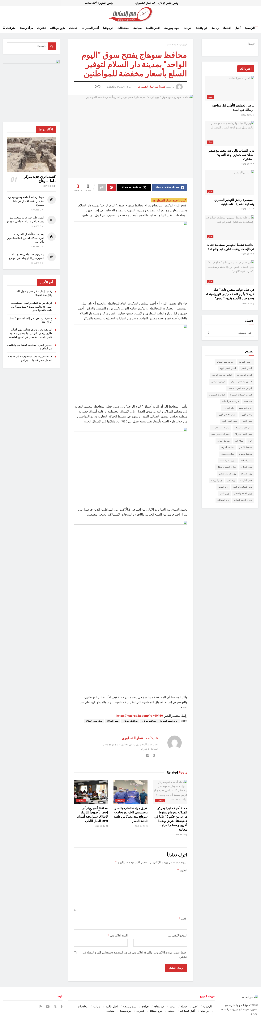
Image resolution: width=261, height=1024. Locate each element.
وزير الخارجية (246, 480)
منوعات (10, 28)
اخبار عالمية (153, 28)
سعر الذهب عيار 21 (220, 427)
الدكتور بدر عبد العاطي (222, 375)
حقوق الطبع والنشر (240, 1005)
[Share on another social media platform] (102, 187)
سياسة (137, 28)
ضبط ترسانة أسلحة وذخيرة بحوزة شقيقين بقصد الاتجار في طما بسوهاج (25, 201)
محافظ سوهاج (149, 720)
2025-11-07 (125, 86)
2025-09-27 (246, 254)
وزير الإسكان (246, 474)
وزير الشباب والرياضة (242, 487)
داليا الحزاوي (228, 408)
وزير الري (231, 480)
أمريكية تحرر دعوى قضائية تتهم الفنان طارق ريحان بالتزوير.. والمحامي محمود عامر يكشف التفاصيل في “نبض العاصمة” (30, 333)
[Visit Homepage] (130, 14)
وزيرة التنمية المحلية (243, 500)
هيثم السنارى (246, 467)
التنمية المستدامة (244, 375)
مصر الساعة (112, 720)
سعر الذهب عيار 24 (243, 434)
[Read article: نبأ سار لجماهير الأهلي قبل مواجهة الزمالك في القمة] (230, 88)
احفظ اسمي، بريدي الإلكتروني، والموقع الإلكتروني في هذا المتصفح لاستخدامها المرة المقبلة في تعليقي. (135, 954)
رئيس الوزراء (246, 414)
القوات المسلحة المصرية (241, 395)
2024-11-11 (246, 209)
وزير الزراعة (216, 480)
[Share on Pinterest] (111, 187)
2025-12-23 (246, 303)
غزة (250, 441)
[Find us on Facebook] (61, 1007)
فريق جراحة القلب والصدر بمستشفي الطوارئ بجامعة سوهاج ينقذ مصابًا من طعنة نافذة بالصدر (31, 306)
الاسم (182, 918)
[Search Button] (4, 28)
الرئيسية (250, 28)
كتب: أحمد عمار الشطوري (151, 86)
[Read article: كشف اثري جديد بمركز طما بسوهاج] (31, 154)
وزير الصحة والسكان (243, 493)
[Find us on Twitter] (55, 1006)
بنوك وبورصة (171, 28)
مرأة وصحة (26, 28)
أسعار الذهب (246, 368)
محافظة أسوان (227, 447)
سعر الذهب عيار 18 (243, 427)
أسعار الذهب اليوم (228, 368)
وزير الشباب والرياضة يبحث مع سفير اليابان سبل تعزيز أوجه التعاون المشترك (231, 155)
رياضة (215, 28)
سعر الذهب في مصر (220, 434)
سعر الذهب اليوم (229, 421)
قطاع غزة (239, 441)
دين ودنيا (108, 28)
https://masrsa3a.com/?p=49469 (139, 716)
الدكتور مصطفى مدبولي (241, 381)
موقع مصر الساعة (94, 720)
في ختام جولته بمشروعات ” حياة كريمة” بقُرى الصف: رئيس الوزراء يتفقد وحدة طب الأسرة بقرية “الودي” (229, 294)
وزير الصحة (223, 487)
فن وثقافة (201, 28)
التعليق (182, 870)
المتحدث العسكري (217, 395)
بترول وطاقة (57, 28)
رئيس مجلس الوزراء (227, 414)
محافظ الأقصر (245, 447)
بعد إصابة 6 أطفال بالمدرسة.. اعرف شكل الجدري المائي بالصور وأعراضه (25, 238)
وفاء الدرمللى (223, 500)
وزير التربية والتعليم (227, 474)
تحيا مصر (248, 401)
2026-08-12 (100, 826)
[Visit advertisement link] (130, 3)
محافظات (123, 28)
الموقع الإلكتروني (177, 935)
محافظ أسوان (223, 441)
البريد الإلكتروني (117, 935)
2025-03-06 (246, 115)
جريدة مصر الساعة (169, 720)
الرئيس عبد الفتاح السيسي (240, 388)
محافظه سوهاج (130, 720)
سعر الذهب (247, 421)
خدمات (73, 28)
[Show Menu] (256, 28)
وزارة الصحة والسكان (226, 467)
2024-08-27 (246, 164)
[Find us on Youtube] (47, 1007)
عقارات (41, 28)
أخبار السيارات (90, 28)
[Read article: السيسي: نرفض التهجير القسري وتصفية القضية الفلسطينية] (230, 182)
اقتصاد (227, 28)
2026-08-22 (179, 834)
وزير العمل (224, 493)
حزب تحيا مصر (245, 408)
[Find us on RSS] (41, 1007)
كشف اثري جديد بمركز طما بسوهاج (40, 179)
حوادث (188, 28)
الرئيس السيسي (218, 381)
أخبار (238, 28)
